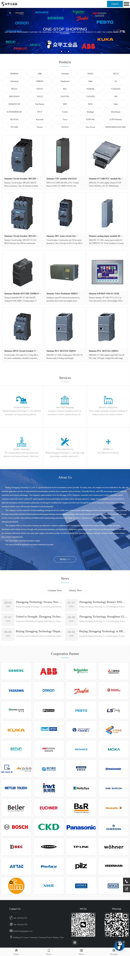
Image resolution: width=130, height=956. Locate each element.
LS (116, 81)
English (115, 4)
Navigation (126, 4)
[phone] (126, 881)
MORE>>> (65, 559)
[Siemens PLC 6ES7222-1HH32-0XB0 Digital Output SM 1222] (107, 328)
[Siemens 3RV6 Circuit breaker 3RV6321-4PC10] (22, 328)
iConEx (65, 112)
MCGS (116, 74)
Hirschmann (115, 112)
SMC (65, 104)
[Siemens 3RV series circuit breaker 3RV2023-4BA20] (65, 213)
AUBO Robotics (115, 119)
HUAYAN (14, 119)
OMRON (39, 81)
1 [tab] (61, 51)
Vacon (65, 119)
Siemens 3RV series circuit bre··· (62, 236)
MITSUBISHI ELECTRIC (116, 127)
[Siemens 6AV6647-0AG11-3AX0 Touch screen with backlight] (107, 270)
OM (115, 96)
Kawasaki (39, 119)
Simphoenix (65, 81)
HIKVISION (14, 96)
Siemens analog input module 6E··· (106, 236)
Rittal (90, 81)
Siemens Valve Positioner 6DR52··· (63, 293)
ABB (40, 74)
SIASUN (65, 127)
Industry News (75, 590)
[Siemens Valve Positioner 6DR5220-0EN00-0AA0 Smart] (65, 270)
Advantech (14, 81)
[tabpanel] (65, 31)
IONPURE (90, 119)
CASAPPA (90, 96)
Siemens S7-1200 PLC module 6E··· (106, 179)
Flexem (39, 127)
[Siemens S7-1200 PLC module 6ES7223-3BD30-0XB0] (107, 155)
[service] (126, 888)
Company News (55, 590)
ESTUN (40, 89)
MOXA (14, 89)
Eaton (116, 104)
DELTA (90, 74)
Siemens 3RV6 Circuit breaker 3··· (21, 351)
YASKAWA (115, 89)
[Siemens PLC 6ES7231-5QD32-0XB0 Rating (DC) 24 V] (65, 328)
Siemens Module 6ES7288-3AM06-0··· (22, 293)
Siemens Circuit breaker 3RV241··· (21, 236)
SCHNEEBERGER (14, 112)
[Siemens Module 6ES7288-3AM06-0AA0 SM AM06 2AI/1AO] (22, 270)
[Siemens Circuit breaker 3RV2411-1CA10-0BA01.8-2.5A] (22, 213)
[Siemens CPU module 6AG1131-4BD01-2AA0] (65, 155)
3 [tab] (68, 51)
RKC (65, 89)
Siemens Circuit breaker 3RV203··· (21, 179)
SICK (90, 104)
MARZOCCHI (14, 104)
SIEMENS (14, 74)
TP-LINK (14, 127)
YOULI (40, 96)
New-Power (90, 127)
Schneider (65, 74)
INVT (39, 112)
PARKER (90, 89)
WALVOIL (65, 96)
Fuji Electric (39, 104)
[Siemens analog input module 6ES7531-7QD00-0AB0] (107, 213)
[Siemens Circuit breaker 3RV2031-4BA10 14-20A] (22, 155)
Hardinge (90, 112)
